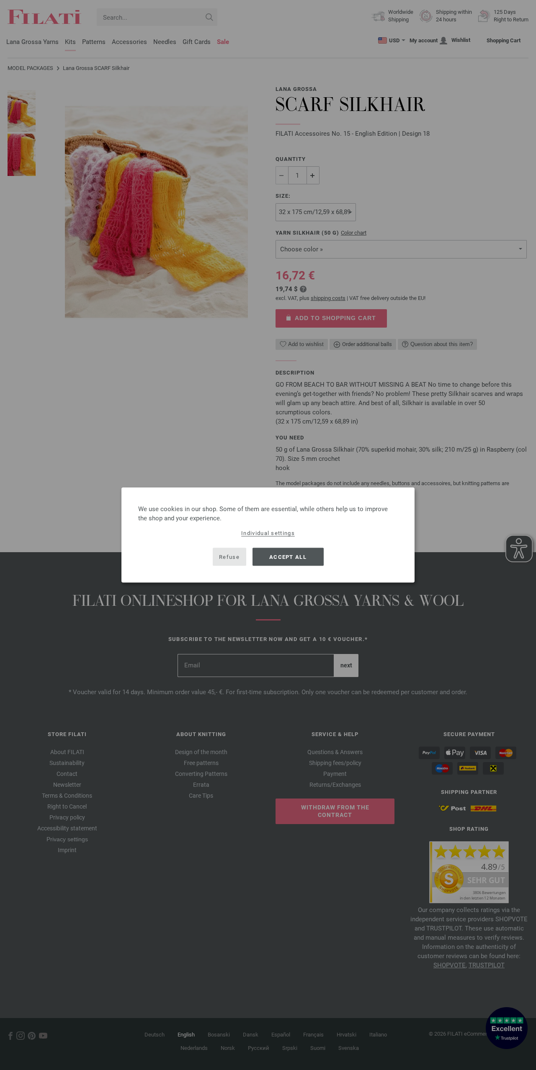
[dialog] (268, 535)
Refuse (229, 556)
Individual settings (268, 533)
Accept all (288, 556)
